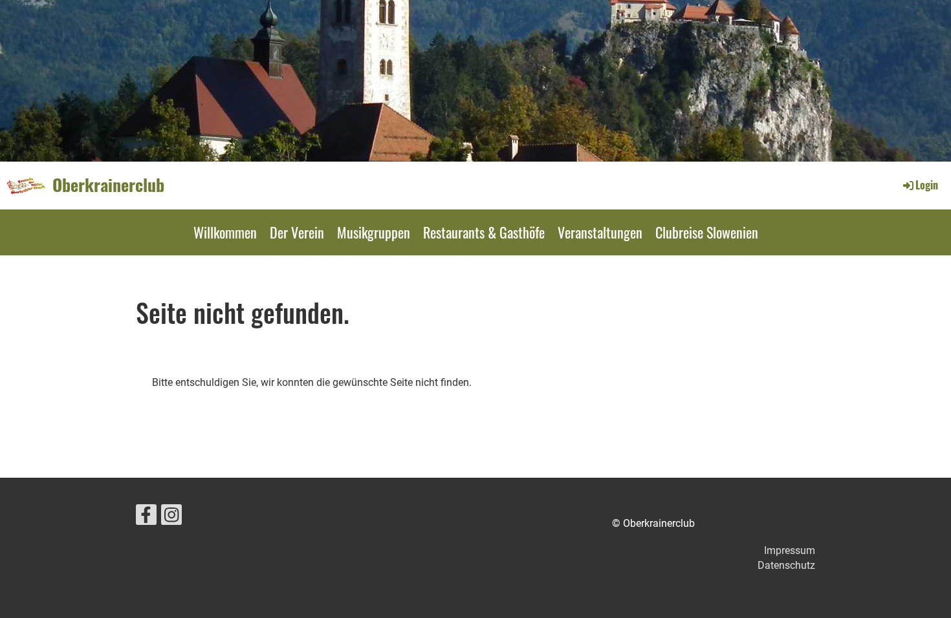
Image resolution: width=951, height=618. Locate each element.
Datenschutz (786, 565)
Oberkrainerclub (108, 185)
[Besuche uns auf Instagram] (171, 518)
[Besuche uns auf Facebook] (146, 518)
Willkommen (225, 232)
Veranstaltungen (600, 232)
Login (926, 185)
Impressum (789, 550)
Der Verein (297, 232)
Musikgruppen (373, 232)
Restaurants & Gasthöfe (484, 232)
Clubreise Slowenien (706, 232)
